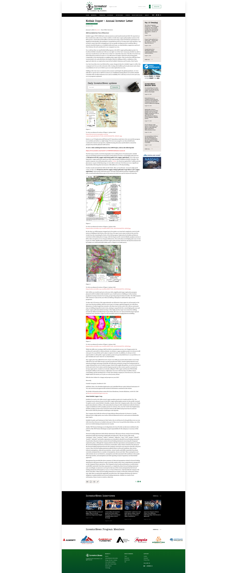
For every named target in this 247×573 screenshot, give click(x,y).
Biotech (106, 556)
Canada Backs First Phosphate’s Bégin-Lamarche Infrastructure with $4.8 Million (151, 51)
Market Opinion (108, 566)
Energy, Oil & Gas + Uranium (111, 560)
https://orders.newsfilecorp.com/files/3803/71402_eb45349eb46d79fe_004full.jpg (108, 289)
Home (87, 15)
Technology (107, 567)
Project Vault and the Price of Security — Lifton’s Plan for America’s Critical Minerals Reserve (151, 41)
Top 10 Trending (151, 22)
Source (97, 30)
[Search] (150, 6)
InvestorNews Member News (150, 84)
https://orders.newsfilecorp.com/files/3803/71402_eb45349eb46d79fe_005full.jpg (108, 346)
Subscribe (156, 6)
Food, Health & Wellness (110, 562)
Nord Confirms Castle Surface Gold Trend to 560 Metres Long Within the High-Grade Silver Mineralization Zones (151, 127)
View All (147, 59)
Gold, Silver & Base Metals (92, 23)
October (114, 161)
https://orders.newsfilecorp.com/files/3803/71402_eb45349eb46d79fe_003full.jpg (108, 228)
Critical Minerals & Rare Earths (111, 558)
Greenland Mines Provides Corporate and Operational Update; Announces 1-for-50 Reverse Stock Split (151, 90)
